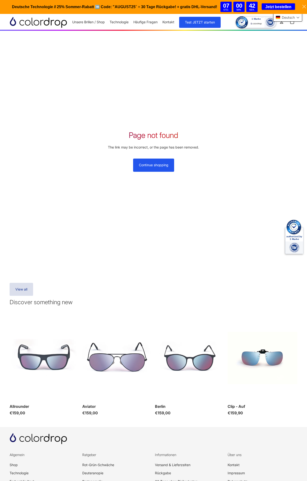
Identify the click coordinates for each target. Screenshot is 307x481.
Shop (14, 465)
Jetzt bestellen (278, 7)
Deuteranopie (92, 473)
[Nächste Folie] (72, 358)
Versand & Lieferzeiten (172, 465)
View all (21, 289)
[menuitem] (88, 22)
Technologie (19, 473)
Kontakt (234, 465)
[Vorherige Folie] (17, 358)
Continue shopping (153, 165)
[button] (287, 17)
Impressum (236, 473)
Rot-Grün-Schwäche (98, 465)
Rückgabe (163, 473)
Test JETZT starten (200, 22)
